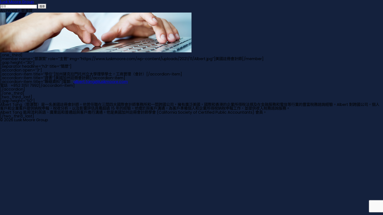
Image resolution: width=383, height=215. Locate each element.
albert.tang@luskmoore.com (100, 81)
